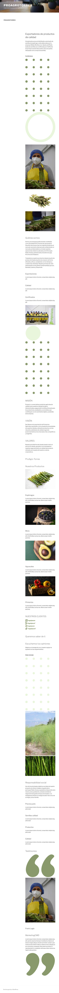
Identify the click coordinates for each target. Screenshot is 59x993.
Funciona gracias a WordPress (10, 989)
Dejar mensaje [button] (29, 655)
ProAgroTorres (18, 5)
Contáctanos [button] (29, 56)
